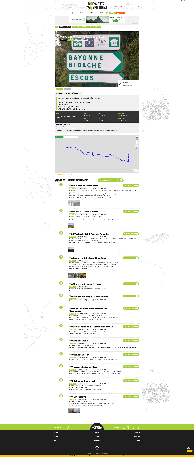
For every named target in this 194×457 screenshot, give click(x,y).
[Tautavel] (71, 225)
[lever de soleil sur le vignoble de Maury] (71, 249)
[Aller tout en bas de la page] (188, 448)
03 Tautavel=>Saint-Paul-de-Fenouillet (90, 234)
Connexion (121, 13)
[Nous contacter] (66, 428)
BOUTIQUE (112, 13)
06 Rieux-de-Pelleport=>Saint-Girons (89, 296)
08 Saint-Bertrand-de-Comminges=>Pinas (92, 327)
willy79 (127, 82)
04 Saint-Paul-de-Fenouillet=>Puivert (89, 258)
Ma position (60, 136)
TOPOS (91, 13)
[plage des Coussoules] (77, 203)
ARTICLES (56, 436)
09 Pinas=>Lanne (79, 341)
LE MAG (81, 13)
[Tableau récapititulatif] (71, 203)
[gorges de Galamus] (71, 275)
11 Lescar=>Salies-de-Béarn (84, 367)
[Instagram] (128, 428)
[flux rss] (137, 428)
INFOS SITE (137, 436)
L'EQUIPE (137, 432)
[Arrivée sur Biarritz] (77, 410)
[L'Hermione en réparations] (71, 410)
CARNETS (97, 432)
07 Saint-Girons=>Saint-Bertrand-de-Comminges (88, 309)
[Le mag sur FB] (123, 428)
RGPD (138, 440)
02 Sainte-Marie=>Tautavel (84, 212)
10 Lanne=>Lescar (80, 355)
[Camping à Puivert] (83, 275)
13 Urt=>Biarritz (78, 397)
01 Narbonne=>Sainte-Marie (85, 185)
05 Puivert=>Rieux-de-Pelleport (87, 284)
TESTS (101, 13)
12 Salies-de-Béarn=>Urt (83, 381)
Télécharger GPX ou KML (63, 174)
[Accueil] (72, 13)
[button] (137, 137)
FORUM (97, 436)
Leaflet (137, 171)
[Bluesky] (132, 428)
